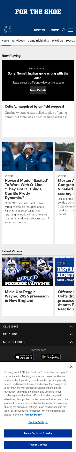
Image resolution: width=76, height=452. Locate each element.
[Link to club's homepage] (7, 28)
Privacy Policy (33, 414)
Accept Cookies (38, 444)
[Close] (71, 366)
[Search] (63, 30)
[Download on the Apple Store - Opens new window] (24, 357)
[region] (38, 406)
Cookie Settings (38, 422)
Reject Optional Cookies (38, 433)
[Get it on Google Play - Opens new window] (51, 359)
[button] (38, 90)
